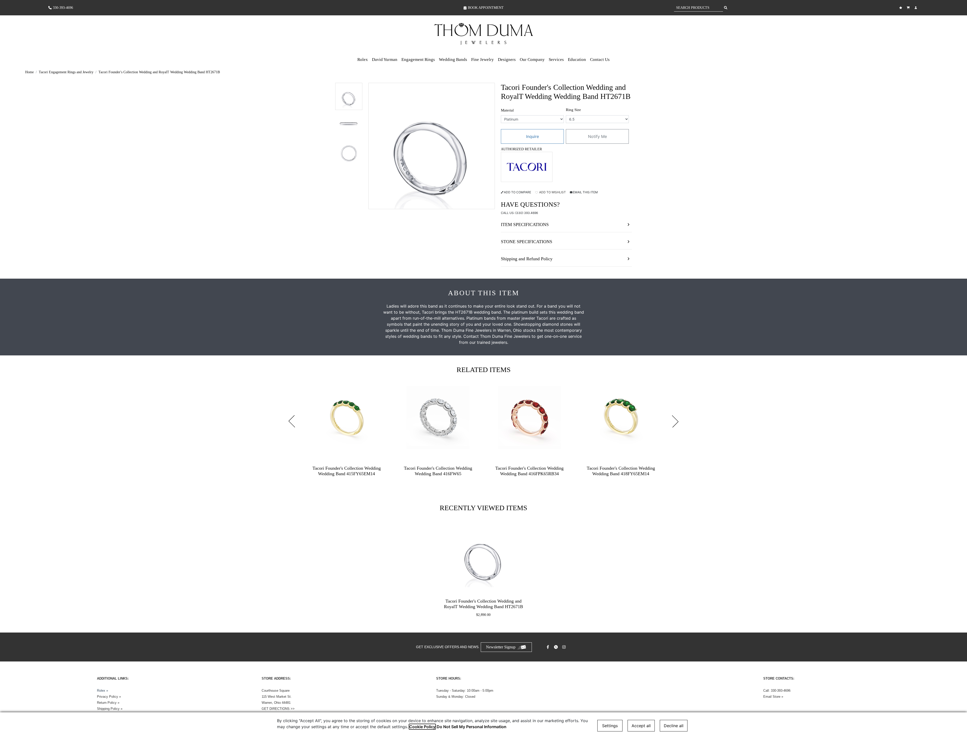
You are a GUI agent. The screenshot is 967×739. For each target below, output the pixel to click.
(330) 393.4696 (526, 213)
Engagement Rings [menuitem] (418, 59)
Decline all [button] (673, 725)
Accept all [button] (641, 725)
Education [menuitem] (577, 59)
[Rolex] (900, 34)
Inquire (532, 136)
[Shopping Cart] (909, 7)
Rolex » (102, 690)
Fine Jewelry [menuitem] (482, 59)
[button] (348, 96)
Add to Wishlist (552, 192)
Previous (291, 421)
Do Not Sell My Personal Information (471, 726)
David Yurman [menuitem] (384, 59)
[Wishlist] (901, 7)
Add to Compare (517, 192)
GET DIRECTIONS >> (278, 709)
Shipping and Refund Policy (526, 258)
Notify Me (597, 136)
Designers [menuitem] (507, 59)
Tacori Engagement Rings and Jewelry (66, 72)
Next (675, 421)
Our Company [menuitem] (532, 59)
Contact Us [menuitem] (600, 59)
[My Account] (916, 7)
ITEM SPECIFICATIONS (525, 224)
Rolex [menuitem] (362, 59)
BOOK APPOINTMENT (486, 8)
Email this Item (585, 192)
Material (507, 110)
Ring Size (573, 110)
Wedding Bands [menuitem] (453, 59)
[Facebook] (548, 647)
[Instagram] (564, 647)
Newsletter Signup (500, 647)
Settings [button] (610, 725)
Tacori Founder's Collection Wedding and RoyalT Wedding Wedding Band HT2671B (159, 72)
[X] (556, 647)
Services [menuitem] (556, 59)
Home (29, 72)
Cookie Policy (422, 726)
